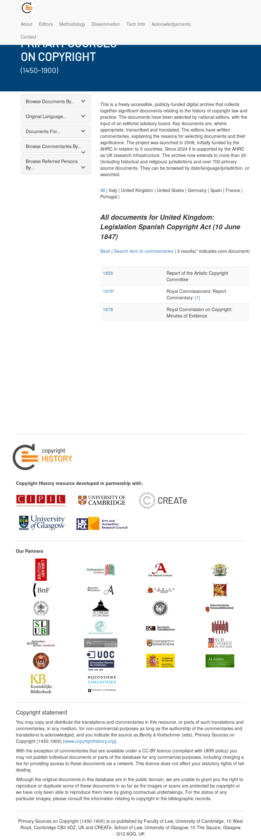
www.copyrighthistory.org (90, 741)
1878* (109, 291)
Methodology (72, 24)
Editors (46, 24)
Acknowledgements (171, 24)
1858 (108, 273)
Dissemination (106, 24)
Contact (28, 36)
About (26, 24)
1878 (108, 309)
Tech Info (135, 24)
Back (105, 251)
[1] (197, 297)
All (102, 190)
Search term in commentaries (143, 251)
